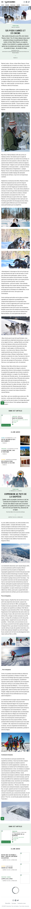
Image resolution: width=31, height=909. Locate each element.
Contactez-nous (22, 903)
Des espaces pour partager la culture (8, 461)
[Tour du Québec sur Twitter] (29, 2)
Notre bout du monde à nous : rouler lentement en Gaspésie (9, 856)
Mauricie (15, 57)
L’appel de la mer (6, 878)
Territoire (12, 5)
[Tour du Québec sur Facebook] (26, 2)
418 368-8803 (15, 838)
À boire (18, 5)
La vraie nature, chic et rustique (8, 451)
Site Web (14, 422)
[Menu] (2, 2)
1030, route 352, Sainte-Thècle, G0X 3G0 (20, 419)
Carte (2, 5)
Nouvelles (7, 903)
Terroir (7, 5)
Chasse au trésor (7, 868)
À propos (14, 903)
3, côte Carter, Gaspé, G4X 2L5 (18, 837)
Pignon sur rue (25, 5)
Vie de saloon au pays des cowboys (8, 440)
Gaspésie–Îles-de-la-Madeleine (15, 517)
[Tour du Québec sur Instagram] (24, 2)
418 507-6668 (15, 421)
